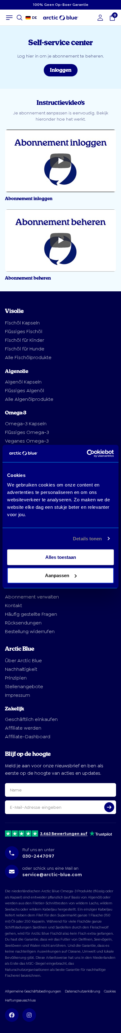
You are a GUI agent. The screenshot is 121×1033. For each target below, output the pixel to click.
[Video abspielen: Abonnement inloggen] (60, 161)
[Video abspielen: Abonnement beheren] (60, 240)
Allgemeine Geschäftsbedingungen (33, 991)
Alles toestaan (60, 557)
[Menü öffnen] (9, 17)
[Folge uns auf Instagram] (29, 1015)
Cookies (110, 991)
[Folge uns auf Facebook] (12, 1015)
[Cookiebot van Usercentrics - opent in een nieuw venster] (87, 453)
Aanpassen (57, 575)
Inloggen (60, 70)
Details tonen (87, 538)
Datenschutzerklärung (82, 991)
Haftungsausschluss (20, 1000)
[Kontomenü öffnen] (100, 17)
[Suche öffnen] (19, 17)
